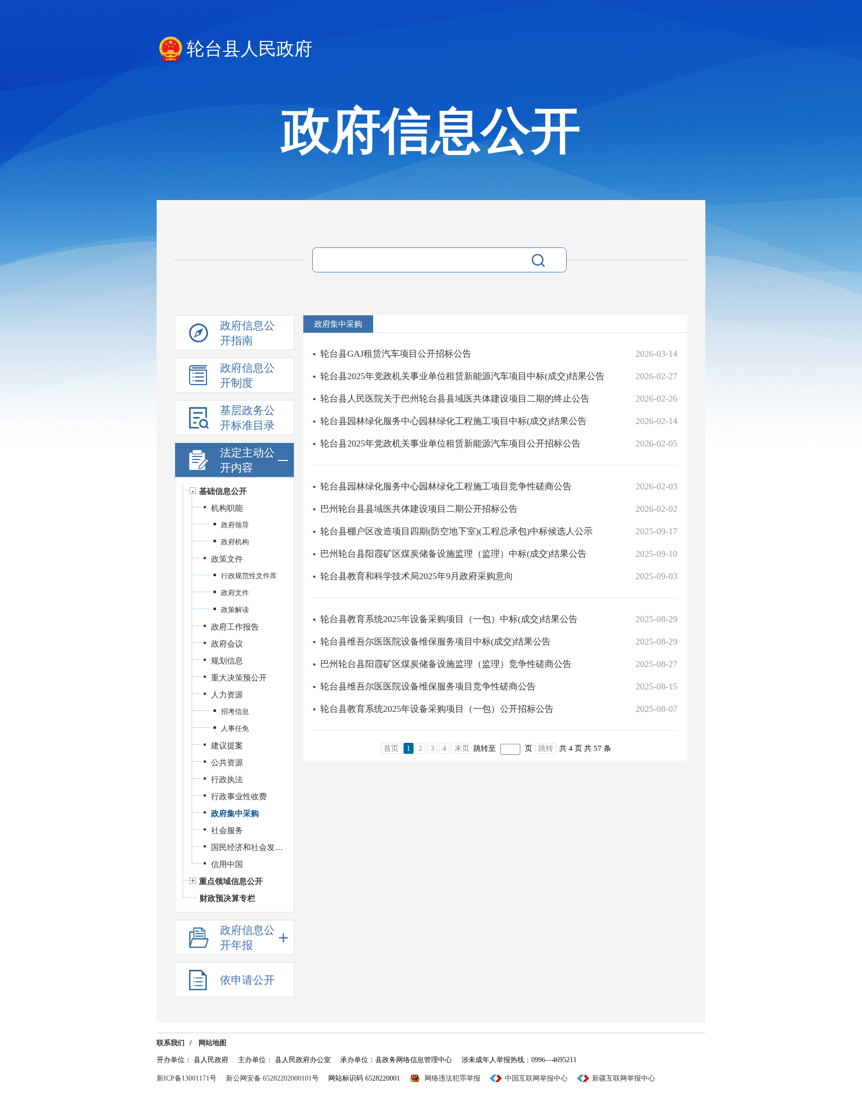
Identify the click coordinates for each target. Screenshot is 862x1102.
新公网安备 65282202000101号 (272, 1078)
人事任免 (235, 728)
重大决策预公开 (239, 677)
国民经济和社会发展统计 (247, 847)
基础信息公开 (223, 491)
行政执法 (227, 779)
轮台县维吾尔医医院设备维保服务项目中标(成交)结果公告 (435, 642)
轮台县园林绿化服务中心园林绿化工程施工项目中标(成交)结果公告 (453, 421)
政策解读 (235, 610)
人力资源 (227, 694)
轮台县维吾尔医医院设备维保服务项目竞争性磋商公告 (428, 686)
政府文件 (235, 593)
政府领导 (235, 525)
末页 (461, 748)
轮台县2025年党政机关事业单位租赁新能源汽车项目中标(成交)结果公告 (462, 376)
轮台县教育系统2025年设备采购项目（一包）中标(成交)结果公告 (449, 619)
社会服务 (227, 830)
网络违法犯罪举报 (452, 1078)
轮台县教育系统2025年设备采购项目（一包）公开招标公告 (437, 709)
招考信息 (235, 711)
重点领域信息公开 (231, 881)
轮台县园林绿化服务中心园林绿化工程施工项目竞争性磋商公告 (446, 486)
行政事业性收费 (239, 796)
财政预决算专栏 (227, 898)
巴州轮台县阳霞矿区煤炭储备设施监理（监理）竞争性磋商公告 (446, 664)
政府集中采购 (235, 813)
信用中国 (227, 864)
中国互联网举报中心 (536, 1078)
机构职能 (227, 508)
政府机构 (235, 542)
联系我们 (171, 1043)
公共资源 (227, 762)
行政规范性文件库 (249, 576)
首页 (391, 748)
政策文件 (227, 559)
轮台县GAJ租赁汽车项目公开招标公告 (395, 354)
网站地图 (212, 1043)
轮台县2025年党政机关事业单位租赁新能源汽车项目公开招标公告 (450, 443)
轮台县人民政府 (249, 49)
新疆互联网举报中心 (623, 1078)
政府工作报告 (235, 627)
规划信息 (227, 661)
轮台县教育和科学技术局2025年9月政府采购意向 (416, 576)
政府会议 (227, 644)
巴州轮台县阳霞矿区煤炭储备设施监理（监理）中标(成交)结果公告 (453, 554)
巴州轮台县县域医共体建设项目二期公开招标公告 (419, 509)
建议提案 (227, 745)
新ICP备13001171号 (186, 1078)
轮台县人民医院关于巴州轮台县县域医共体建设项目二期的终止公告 (455, 399)
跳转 (545, 748)
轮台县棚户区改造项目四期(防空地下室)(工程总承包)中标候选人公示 (456, 531)
